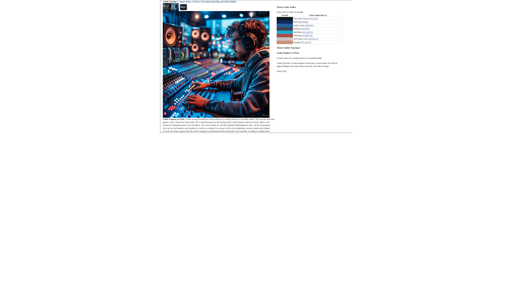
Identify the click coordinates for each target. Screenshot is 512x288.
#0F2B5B (303, 22)
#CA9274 (306, 42)
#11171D (313, 18)
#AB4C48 (307, 35)
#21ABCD (307, 32)
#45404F (305, 29)
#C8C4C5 (313, 39)
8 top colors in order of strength (290, 12)
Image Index (185, 1)
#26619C (309, 25)
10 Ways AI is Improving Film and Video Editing (214, 1)
